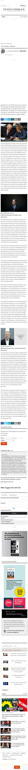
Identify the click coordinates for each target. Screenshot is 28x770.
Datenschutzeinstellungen (16, 755)
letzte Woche (8, 650)
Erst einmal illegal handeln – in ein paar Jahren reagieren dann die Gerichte (17, 730)
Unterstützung (15, 753)
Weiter (3, 443)
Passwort (3, 503)
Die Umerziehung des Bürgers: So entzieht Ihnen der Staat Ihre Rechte (17, 745)
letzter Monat (17, 650)
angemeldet (10, 477)
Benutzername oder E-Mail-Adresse (10, 497)
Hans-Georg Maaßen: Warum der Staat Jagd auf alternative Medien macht (18, 737)
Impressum (23, 753)
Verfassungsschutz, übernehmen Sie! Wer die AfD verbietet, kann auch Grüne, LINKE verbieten (13, 716)
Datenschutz (5, 755)
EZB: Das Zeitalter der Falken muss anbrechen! (11, 216)
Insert (17, 767)
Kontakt (8, 753)
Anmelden (4, 495)
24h (3, 650)
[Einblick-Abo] (14, 581)
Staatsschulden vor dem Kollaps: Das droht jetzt (18, 722)
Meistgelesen (7, 646)
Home (4, 753)
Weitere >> (5, 690)
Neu (16, 646)
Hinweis (5, 474)
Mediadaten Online (7, 756)
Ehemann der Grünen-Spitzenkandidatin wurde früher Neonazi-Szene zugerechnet (18, 669)
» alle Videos (25, 693)
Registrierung (13, 495)
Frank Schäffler (14, 51)
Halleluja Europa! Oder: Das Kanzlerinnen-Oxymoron (13, 349)
